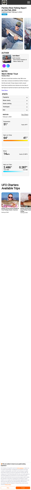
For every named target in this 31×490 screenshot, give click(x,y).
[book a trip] (4, 66)
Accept (23, 487)
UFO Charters (20, 468)
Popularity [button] (6, 97)
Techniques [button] (6, 106)
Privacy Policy (8, 484)
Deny (8, 487)
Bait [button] (4, 110)
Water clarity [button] (6, 100)
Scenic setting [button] (7, 103)
